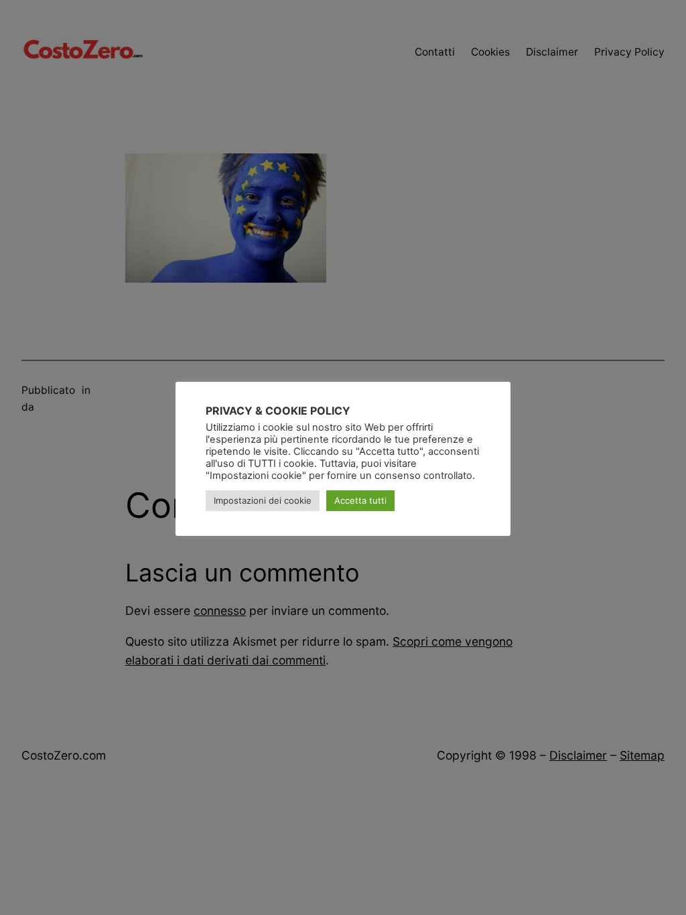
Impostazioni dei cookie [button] (263, 500)
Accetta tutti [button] (360, 500)
